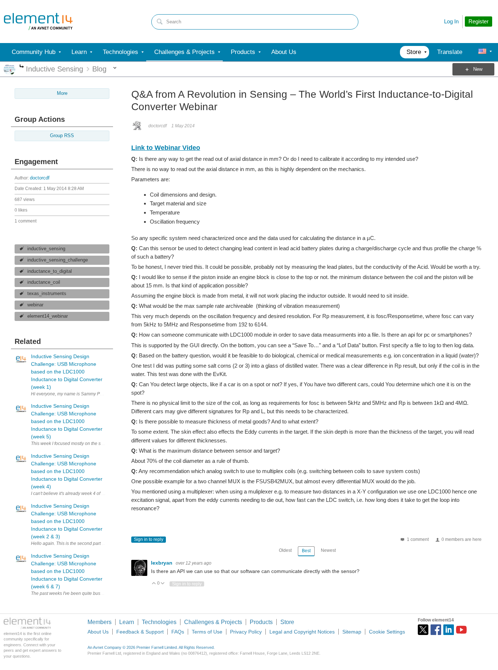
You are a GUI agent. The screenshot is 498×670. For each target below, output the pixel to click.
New (477, 69)
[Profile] (482, 52)
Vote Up (154, 584)
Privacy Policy (246, 632)
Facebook (436, 629)
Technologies (159, 622)
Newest (328, 550)
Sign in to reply (148, 539)
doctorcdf (40, 178)
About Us (98, 632)
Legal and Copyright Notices (302, 632)
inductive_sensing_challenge (57, 260)
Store (287, 622)
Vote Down (163, 584)
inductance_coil (43, 282)
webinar (35, 304)
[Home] (38, 21)
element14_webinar (47, 316)
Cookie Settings (387, 632)
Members (99, 622)
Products (261, 622)
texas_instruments (46, 293)
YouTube (461, 629)
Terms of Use (207, 632)
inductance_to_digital (49, 271)
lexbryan (162, 563)
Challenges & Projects (213, 622)
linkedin (448, 629)
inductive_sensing (46, 248)
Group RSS (62, 135)
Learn (126, 622)
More (21, 67)
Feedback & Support (140, 632)
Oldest (285, 550)
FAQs (177, 632)
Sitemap (351, 632)
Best (306, 550)
